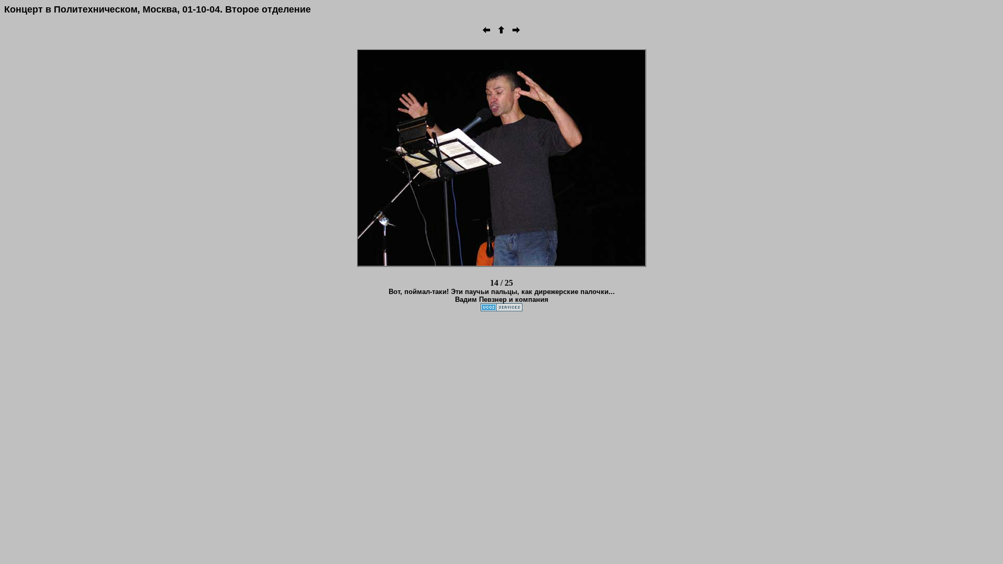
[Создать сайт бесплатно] (501, 308)
